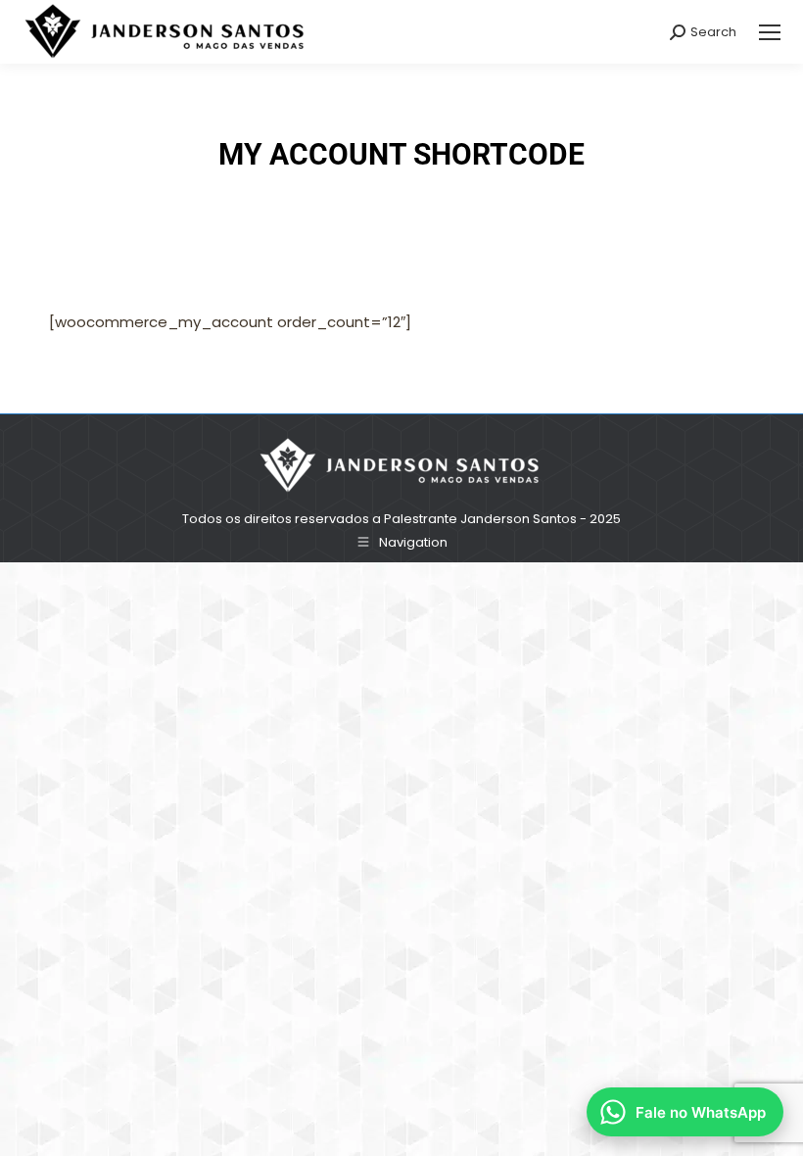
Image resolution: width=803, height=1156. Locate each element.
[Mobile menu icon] (769, 32)
